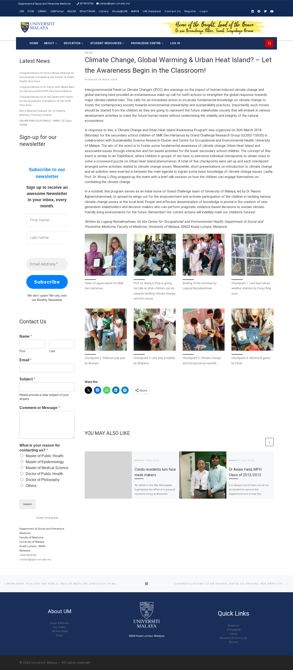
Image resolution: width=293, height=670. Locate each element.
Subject (27, 379)
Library (233, 633)
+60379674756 (27, 555)
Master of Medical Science (47, 468)
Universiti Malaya (44, 662)
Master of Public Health (44, 456)
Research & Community (233, 638)
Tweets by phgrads (47, 517)
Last (52, 351)
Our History (59, 627)
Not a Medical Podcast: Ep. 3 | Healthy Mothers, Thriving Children (42, 113)
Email (25, 360)
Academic (233, 625)
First (22, 351)
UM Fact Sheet (59, 631)
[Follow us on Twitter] (265, 11)
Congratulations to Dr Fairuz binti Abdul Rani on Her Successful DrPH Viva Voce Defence (46, 89)
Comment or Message (39, 408)
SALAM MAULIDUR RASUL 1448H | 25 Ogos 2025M (45, 122)
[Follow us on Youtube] (272, 11)
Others (31, 486)
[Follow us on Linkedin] (252, 11)
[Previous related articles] (260, 442)
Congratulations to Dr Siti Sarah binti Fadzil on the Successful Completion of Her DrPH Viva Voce (46, 101)
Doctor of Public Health (44, 474)
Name (25, 336)
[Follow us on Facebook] (259, 11)
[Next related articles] (269, 442)
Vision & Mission (59, 623)
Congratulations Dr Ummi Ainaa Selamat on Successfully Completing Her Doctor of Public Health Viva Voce (46, 77)
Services (233, 642)
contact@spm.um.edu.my (35, 559)
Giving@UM (234, 629)
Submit (27, 504)
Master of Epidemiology (45, 462)
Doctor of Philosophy (43, 480)
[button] (105, 269)
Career (59, 635)
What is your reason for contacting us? (39, 447)
